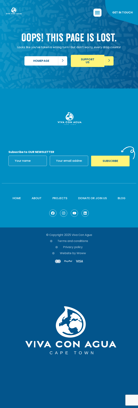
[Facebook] (52, 213)
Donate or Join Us (92, 198)
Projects (60, 198)
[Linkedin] (85, 213)
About (37, 198)
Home (17, 198)
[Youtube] (74, 213)
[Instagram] (63, 213)
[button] (97, 13)
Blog (121, 198)
